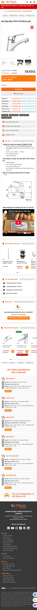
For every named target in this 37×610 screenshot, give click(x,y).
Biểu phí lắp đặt (7, 568)
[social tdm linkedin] (28, 528)
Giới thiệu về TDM (7, 535)
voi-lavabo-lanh (29, 362)
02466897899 (14, 423)
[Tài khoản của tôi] (30, 2)
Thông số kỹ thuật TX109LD (13, 283)
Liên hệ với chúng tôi (8, 550)
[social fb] (8, 528)
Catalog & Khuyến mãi (8, 558)
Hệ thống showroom (8, 542)
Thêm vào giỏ (19, 93)
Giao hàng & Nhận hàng (9, 582)
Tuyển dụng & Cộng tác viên (10, 548)
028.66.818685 (17, 103)
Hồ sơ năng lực (7, 544)
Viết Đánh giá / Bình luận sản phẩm (18, 318)
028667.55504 (17, 101)
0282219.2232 (17, 109)
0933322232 (17, 11)
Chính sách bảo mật (8, 576)
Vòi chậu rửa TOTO (11, 148)
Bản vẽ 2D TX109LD (11, 293)
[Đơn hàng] (34, 2)
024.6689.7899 (17, 106)
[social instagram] (16, 528)
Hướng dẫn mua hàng (8, 564)
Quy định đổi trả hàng (8, 580)
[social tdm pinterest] (24, 528)
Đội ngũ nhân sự (7, 538)
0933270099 (22, 423)
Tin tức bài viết (6, 556)
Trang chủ (5, 15)
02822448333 (27, 11)
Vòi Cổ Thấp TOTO (6, 117)
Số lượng (3, 85)
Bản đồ (8, 391)
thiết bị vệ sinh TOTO (26, 146)
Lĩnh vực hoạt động (8, 540)
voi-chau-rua (12, 362)
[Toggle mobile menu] (2, 2)
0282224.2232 (17, 111)
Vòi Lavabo (21, 15)
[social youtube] (12, 528)
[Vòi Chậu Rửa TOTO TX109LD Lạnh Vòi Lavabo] (18, 41)
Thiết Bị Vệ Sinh (13, 15)
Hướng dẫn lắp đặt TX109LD (14, 286)
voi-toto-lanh (20, 362)
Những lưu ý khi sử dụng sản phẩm (12, 570)
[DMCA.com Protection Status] (5, 588)
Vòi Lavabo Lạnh (14, 115)
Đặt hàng (19, 89)
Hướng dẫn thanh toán (9, 566)
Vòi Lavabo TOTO (30, 15)
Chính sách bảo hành (8, 578)
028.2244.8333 (17, 98)
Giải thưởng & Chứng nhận (10, 546)
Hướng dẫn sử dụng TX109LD (14, 290)
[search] (27, 2)
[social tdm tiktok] (20, 528)
